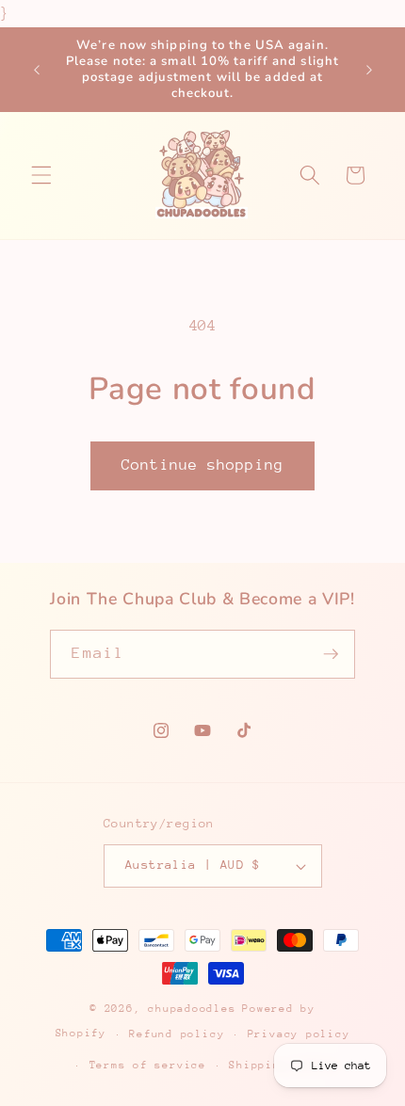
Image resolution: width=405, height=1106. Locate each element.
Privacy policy (299, 1034)
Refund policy (176, 1034)
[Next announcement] (369, 69)
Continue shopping (203, 465)
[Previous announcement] (36, 69)
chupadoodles (191, 1008)
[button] (41, 175)
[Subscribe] (330, 654)
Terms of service (147, 1065)
